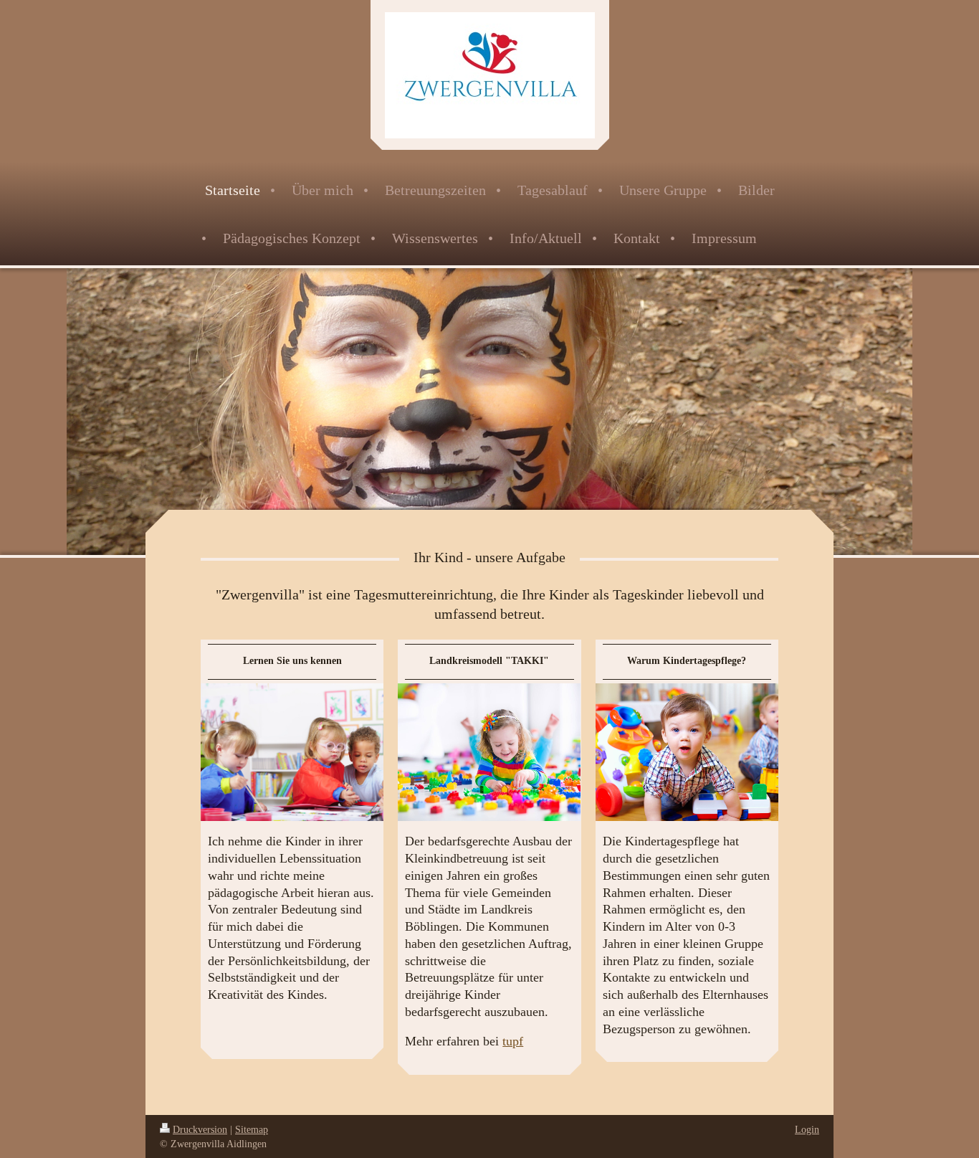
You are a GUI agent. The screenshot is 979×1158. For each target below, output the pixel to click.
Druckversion (200, 1129)
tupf (512, 1041)
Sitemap (251, 1129)
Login (807, 1129)
